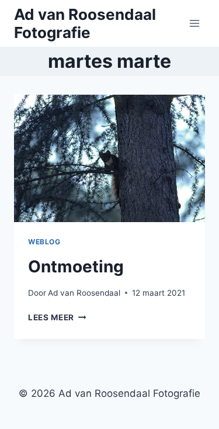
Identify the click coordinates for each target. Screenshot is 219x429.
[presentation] (109, 158)
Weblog (44, 241)
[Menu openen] (194, 23)
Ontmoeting (76, 266)
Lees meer (57, 317)
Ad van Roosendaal (84, 292)
